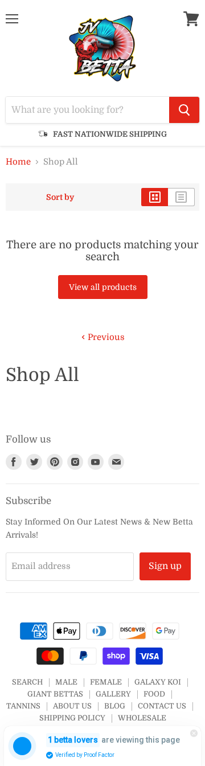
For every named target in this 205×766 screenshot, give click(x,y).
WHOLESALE (142, 718)
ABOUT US (72, 706)
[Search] (184, 110)
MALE (66, 682)
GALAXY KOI (157, 682)
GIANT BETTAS (55, 694)
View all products (103, 287)
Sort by (60, 197)
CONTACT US (162, 706)
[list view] (181, 197)
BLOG (114, 706)
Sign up (165, 566)
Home (18, 162)
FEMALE (106, 682)
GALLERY (113, 694)
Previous (105, 337)
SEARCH (27, 682)
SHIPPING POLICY (72, 718)
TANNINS (23, 706)
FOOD (154, 694)
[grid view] (154, 197)
